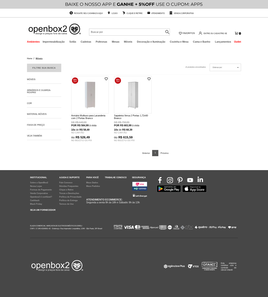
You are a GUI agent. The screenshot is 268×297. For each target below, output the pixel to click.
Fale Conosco (65, 183)
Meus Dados (92, 183)
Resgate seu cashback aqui (88, 13)
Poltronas (101, 41)
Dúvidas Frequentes (68, 186)
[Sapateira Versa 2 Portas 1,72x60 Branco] (133, 95)
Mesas (115, 41)
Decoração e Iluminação (151, 41)
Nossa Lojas (36, 186)
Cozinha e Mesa (179, 41)
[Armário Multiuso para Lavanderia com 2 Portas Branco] (90, 95)
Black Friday (36, 204)
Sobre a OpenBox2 (39, 183)
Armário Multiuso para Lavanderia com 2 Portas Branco (88, 116)
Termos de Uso (66, 204)
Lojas (114, 13)
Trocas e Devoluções (69, 193)
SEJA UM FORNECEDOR (43, 210)
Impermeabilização (54, 41)
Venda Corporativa (183, 13)
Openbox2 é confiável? (41, 197)
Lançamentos (223, 41)
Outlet (237, 41)
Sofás (72, 41)
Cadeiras (86, 41)
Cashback (34, 200)
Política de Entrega (68, 200)
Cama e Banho (201, 41)
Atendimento (158, 13)
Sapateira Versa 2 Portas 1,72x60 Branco (131, 116)
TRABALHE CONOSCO (116, 177)
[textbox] (129, 32)
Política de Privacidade (70, 197)
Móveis (128, 41)
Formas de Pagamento (41, 190)
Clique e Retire (134, 13)
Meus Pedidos (93, 186)
